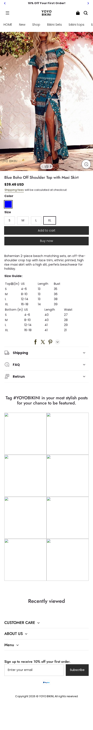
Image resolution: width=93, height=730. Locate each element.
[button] (7, 13)
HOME (7, 24)
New (22, 24)
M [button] (23, 220)
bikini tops (76, 24)
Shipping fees (14, 190)
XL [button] (49, 220)
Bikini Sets (54, 24)
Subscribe (77, 670)
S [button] (9, 220)
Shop (36, 24)
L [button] (36, 220)
